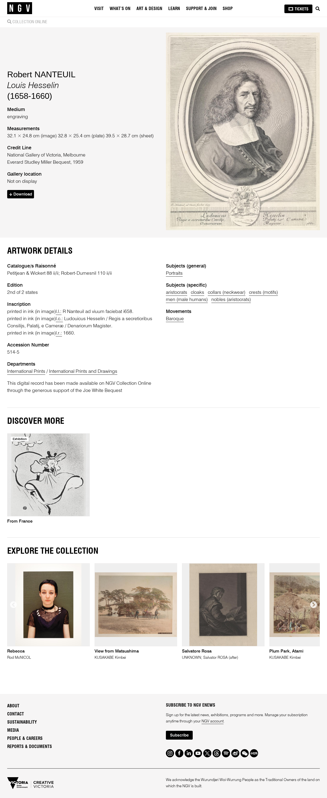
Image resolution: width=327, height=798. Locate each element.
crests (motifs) (263, 292)
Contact (15, 714)
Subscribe (179, 735)
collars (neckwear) (226, 292)
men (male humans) (187, 299)
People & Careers (25, 739)
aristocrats (176, 292)
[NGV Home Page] (19, 8)
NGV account (213, 721)
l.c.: (59, 319)
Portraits (174, 273)
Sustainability (22, 722)
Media (13, 730)
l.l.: (59, 311)
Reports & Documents (29, 747)
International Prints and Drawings (83, 371)
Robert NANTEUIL (41, 74)
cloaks (197, 292)
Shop (228, 9)
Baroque (175, 319)
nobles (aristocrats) (231, 299)
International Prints (26, 371)
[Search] (318, 9)
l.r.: (59, 333)
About (13, 706)
